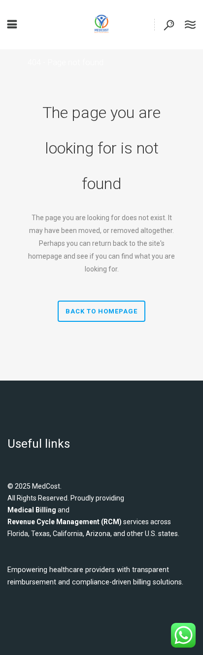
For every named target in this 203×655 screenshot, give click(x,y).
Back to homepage (101, 311)
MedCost (46, 486)
